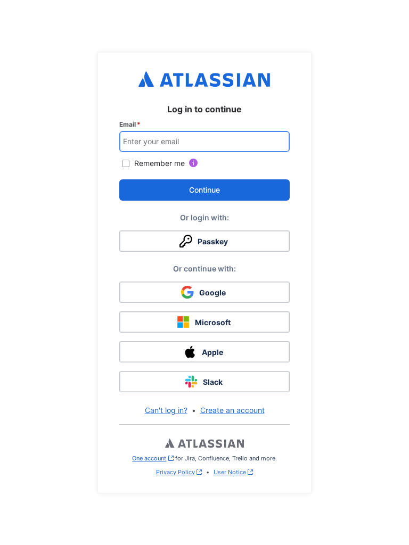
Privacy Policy (175, 472)
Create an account (232, 410)
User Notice (230, 472)
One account (152, 458)
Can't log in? (166, 410)
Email (130, 124)
